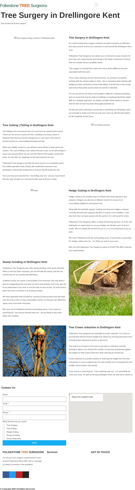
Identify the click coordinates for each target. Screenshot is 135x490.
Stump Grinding (13, 435)
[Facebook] (6, 474)
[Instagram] (25, 474)
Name (5, 394)
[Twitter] (12, 474)
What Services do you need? (15, 421)
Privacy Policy (96, 481)
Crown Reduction (14, 438)
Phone (6, 412)
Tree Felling (11, 428)
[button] (96, 5)
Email (5, 403)
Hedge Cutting (13, 432)
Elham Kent (73, 378)
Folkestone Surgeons (23, 5)
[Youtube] (19, 474)
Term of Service (97, 472)
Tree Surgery (12, 425)
